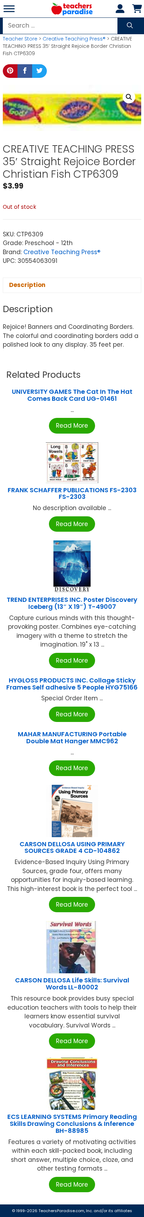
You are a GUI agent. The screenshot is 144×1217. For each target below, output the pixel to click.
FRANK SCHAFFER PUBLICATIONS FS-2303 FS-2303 (72, 493)
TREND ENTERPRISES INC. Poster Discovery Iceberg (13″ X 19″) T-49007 (72, 603)
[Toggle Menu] (9, 8)
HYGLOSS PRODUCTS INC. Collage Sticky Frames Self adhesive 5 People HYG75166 (72, 684)
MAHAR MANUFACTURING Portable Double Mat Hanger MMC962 (72, 737)
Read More (72, 425)
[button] (129, 97)
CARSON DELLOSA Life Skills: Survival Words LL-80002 (72, 983)
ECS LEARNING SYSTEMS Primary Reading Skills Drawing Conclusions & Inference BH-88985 (72, 1123)
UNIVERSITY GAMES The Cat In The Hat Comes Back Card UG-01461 (72, 395)
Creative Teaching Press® (74, 38)
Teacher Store (20, 38)
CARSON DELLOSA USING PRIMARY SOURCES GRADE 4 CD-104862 (72, 847)
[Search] (130, 25)
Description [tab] (27, 285)
